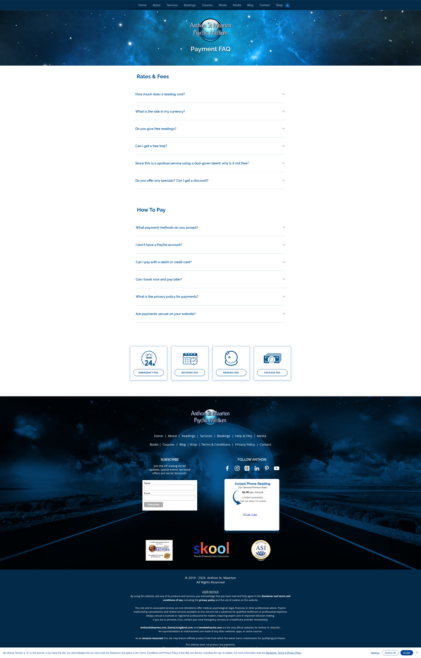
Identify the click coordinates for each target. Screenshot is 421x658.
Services (206, 436)
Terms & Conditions (215, 444)
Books (154, 444)
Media (261, 436)
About (172, 436)
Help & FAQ (243, 436)
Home (158, 436)
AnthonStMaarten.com (153, 627)
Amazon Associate (152, 638)
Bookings (224, 436)
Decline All (390, 652)
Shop (194, 444)
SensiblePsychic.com (210, 627)
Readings (188, 436)
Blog (182, 444)
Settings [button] (375, 652)
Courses (169, 444)
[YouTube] (276, 468)
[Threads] (247, 468)
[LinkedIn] (257, 468)
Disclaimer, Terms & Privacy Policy (283, 652)
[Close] (417, 652)
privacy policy (207, 600)
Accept (406, 652)
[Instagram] (237, 468)
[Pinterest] (266, 468)
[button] (287, 4)
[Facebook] (227, 468)
